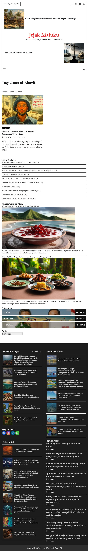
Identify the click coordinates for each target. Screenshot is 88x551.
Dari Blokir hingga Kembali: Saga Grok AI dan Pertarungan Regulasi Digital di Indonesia (26, 462)
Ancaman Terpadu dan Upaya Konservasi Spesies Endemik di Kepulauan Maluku (25, 384)
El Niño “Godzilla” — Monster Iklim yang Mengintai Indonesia (26, 450)
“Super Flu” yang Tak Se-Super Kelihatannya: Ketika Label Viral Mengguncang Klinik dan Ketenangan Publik (26, 474)
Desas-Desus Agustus (9, 187)
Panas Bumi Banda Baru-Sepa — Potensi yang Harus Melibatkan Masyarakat (28, 171)
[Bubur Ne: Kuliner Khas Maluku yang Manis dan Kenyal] (38, 248)
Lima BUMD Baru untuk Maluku (18, 52)
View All (35, 351)
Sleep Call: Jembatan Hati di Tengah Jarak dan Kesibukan (25, 534)
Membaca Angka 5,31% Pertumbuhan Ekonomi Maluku (20, 183)
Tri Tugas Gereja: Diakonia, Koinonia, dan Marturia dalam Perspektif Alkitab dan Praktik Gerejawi (66, 512)
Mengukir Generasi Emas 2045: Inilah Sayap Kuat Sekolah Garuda (26, 486)
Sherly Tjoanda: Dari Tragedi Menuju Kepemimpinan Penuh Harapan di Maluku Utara (64, 499)
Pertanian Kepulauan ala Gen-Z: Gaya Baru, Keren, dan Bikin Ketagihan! (64, 455)
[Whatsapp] (17, 433)
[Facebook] (4, 433)
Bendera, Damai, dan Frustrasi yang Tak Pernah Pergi (20, 191)
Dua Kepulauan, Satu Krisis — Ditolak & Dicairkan (18, 179)
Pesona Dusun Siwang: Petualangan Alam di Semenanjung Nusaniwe (71, 419)
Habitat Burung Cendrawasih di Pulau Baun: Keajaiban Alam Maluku (25, 420)
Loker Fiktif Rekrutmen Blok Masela (14, 175)
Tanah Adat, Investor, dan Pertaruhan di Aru (17, 199)
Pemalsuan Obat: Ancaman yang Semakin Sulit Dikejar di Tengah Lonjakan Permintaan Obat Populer (26, 510)
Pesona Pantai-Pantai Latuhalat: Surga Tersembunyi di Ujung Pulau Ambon (70, 431)
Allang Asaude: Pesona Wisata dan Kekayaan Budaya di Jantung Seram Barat (70, 395)
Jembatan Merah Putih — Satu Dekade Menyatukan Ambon (69, 360)
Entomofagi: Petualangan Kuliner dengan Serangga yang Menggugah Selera (27, 257)
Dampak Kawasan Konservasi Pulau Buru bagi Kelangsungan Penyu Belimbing (25, 372)
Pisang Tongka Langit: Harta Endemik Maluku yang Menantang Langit (27, 408)
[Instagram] (8, 433)
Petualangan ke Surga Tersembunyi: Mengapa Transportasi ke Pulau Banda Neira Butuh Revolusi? (71, 372)
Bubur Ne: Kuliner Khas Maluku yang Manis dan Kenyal (20, 206)
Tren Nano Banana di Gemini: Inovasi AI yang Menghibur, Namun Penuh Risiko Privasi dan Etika (26, 522)
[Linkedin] (13, 433)
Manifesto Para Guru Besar (11, 166)
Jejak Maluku (44, 34)
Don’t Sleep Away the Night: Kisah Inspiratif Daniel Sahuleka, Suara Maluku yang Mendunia (66, 525)
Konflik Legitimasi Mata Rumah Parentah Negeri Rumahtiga (50, 18)
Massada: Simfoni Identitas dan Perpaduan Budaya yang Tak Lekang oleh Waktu (66, 486)
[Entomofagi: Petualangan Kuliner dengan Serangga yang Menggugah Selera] (38, 299)
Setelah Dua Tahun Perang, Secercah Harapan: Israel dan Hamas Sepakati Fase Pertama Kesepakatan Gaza (25, 498)
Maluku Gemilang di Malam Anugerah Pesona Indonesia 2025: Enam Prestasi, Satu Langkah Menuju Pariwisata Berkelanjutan (70, 384)
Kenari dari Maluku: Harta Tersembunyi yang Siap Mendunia (26, 396)
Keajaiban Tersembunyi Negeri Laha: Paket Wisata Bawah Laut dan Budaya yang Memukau (69, 407)
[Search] (84, 69)
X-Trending (6, 128)
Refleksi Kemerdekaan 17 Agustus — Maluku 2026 (19, 162)
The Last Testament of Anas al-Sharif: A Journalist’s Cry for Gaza (19, 132)
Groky (5, 137)
